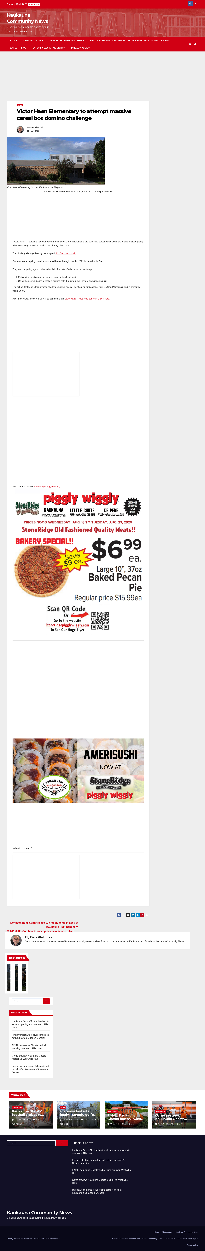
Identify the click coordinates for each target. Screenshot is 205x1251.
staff (134, 1124)
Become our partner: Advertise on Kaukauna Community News (130, 40)
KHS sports (17, 1107)
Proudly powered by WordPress (20, 1239)
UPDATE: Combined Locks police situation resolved (42, 931)
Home (13, 40)
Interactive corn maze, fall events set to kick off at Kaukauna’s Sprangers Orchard (30, 1069)
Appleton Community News (67, 40)
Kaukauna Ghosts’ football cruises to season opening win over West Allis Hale (30, 1024)
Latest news (18, 48)
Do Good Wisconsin (66, 253)
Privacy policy (80, 48)
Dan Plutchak (37, 127)
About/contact (33, 40)
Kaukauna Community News (39, 1213)
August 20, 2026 (166, 1124)
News (20, 105)
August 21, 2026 (23, 1120)
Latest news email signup (48, 48)
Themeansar (55, 1239)
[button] (190, 44)
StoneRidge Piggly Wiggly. (47, 486)
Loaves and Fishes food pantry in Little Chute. (87, 299)
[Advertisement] (78, 80)
